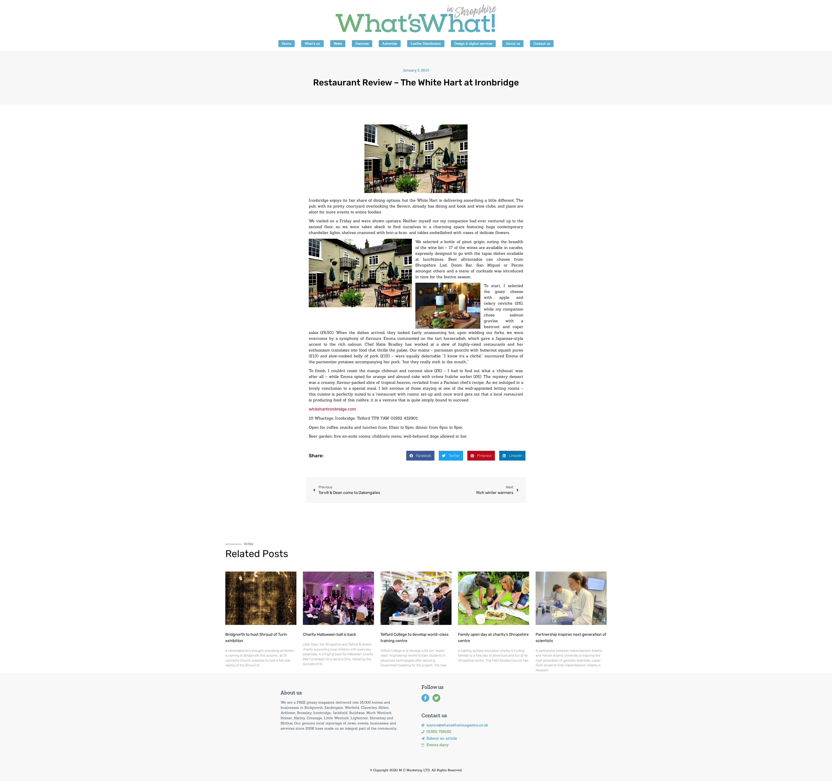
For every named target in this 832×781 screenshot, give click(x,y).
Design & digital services (473, 43)
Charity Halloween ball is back (329, 634)
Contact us (541, 43)
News (338, 43)
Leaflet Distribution (426, 43)
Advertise (389, 43)
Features (362, 43)
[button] (420, 456)
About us (513, 43)
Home (286, 43)
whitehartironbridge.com (332, 409)
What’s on (312, 43)
